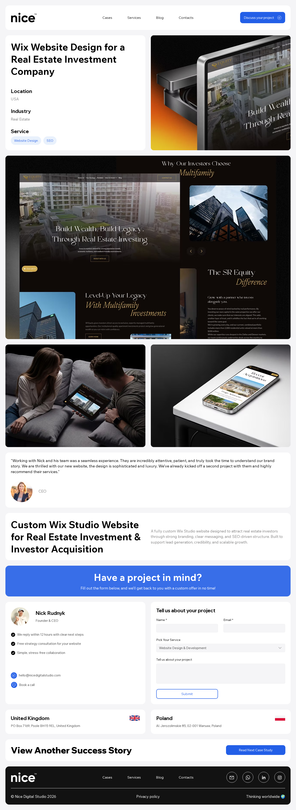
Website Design (26, 141)
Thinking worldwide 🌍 (265, 796)
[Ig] (231, 777)
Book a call (27, 685)
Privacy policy (148, 796)
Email (228, 620)
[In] (279, 777)
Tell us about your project (174, 659)
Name (161, 620)
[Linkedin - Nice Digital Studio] (263, 777)
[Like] (14, 675)
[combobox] (220, 648)
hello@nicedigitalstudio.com (40, 675)
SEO (50, 141)
